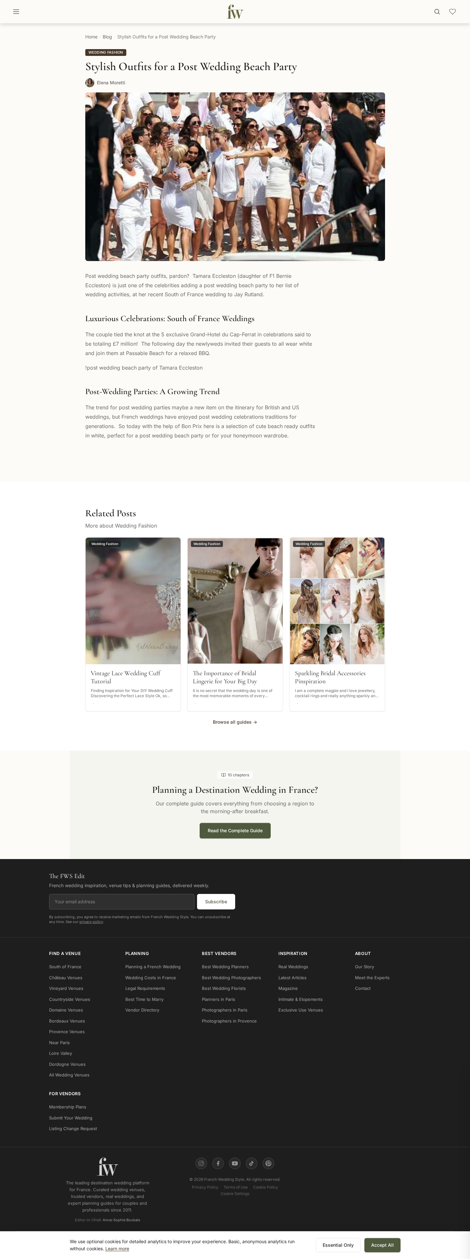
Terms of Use (236, 1187)
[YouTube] (235, 1163)
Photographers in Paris (224, 1009)
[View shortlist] (452, 12)
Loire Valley (60, 1053)
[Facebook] (218, 1163)
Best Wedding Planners (225, 966)
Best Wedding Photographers (231, 977)
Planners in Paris (218, 999)
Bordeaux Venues (67, 1020)
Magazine (288, 988)
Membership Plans (67, 1106)
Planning (137, 953)
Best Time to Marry (144, 999)
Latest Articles (292, 977)
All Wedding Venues (69, 1074)
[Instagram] (201, 1163)
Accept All (382, 1245)
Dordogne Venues (67, 1064)
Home (91, 36)
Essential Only (338, 1245)
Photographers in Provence (229, 1020)
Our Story (364, 966)
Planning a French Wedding (153, 966)
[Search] (437, 12)
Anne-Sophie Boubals (121, 1220)
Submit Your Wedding (70, 1117)
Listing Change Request (73, 1128)
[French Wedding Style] (234, 12)
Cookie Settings (235, 1193)
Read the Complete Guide (235, 830)
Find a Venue (65, 953)
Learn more (117, 1248)
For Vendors (65, 1093)
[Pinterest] (268, 1163)
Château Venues (65, 977)
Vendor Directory (142, 1009)
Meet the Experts (372, 977)
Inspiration (293, 953)
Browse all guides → (235, 722)
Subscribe (216, 901)
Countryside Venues (69, 999)
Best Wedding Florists (224, 988)
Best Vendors (219, 953)
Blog (107, 36)
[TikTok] (251, 1163)
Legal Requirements (145, 988)
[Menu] (16, 12)
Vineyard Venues (66, 988)
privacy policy (91, 921)
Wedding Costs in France (150, 977)
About (363, 953)
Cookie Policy (265, 1187)
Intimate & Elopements (300, 999)
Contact (363, 988)
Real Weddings (293, 966)
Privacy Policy (205, 1187)
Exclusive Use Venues (300, 1009)
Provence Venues (67, 1031)
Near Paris (59, 1042)
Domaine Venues (66, 1009)
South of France (65, 966)
